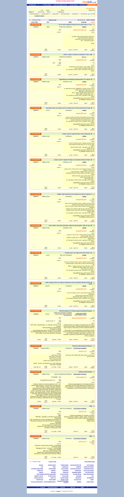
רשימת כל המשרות (39, 16)
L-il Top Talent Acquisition (79, 348)
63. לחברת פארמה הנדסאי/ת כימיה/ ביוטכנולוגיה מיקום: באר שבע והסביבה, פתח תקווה (69, 283)
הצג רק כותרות (52, 20)
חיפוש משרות (92, 5)
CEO (90, 406)
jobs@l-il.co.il (83, 351)
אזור (48, 22)
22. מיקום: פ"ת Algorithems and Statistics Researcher (75, 79)
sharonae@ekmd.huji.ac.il (79, 318)
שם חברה (83, 22)
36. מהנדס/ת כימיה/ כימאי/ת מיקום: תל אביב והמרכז (77, 134)
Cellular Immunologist (85, 372)
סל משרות (83, 5)
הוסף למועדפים (52, 487)
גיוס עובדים (32, 5)
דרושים (59, 491)
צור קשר (72, 487)
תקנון (82, 487)
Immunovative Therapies (80, 374)
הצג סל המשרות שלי (90, 461)
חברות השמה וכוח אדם (60, 5)
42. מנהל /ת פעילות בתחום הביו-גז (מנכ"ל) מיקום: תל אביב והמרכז (72, 159)
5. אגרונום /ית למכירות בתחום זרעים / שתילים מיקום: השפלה (74, 194)
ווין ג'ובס (84, 57)
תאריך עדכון (34, 22)
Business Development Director (82, 346)
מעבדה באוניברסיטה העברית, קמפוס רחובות (80, 314)
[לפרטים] (94, 25)
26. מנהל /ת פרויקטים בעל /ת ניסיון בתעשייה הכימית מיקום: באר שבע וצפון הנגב (69, 108)
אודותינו (62, 487)
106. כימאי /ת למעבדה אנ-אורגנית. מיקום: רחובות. (77, 54)
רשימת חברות (74, 5)
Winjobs (84, 27)
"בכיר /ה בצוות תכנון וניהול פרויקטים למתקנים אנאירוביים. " (74, 24)
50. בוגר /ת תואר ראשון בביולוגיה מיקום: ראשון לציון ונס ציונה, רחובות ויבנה (70, 225)
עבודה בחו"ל (47, 5)
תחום (70, 22)
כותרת (93, 22)
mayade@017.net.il (81, 60)
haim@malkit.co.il (81, 377)
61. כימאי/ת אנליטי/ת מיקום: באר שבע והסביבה (78, 253)
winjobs (84, 81)
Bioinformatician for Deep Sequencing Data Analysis (75, 311)
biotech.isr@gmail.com (80, 30)
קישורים (42, 487)
